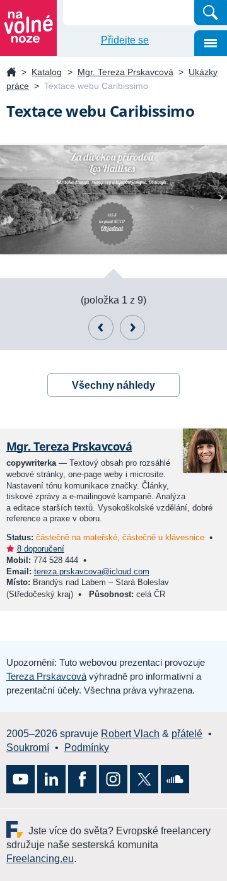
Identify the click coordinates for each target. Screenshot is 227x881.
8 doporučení (40, 548)
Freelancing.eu (17, 829)
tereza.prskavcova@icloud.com (91, 571)
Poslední (101, 327)
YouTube (20, 779)
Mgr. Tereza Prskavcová (125, 72)
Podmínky (86, 747)
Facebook (82, 779)
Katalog (47, 72)
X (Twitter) (144, 779)
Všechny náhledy (113, 385)
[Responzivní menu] (210, 43)
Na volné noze (11, 73)
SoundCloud (175, 779)
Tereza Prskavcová (46, 676)
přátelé (187, 733)
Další (132, 327)
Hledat (210, 12)
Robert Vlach (130, 733)
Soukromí (27, 747)
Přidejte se (125, 40)
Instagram (113, 779)
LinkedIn (51, 779)
